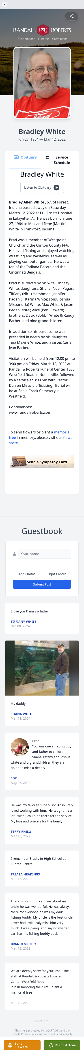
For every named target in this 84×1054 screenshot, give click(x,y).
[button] (42, 668)
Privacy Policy (29, 1034)
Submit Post (42, 584)
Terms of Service (54, 1034)
